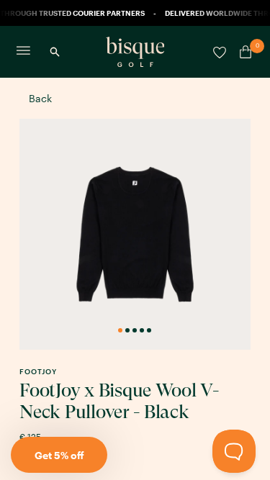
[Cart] (243, 52)
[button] (59, 455)
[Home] (135, 52)
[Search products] (55, 52)
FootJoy (37, 371)
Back (40, 98)
